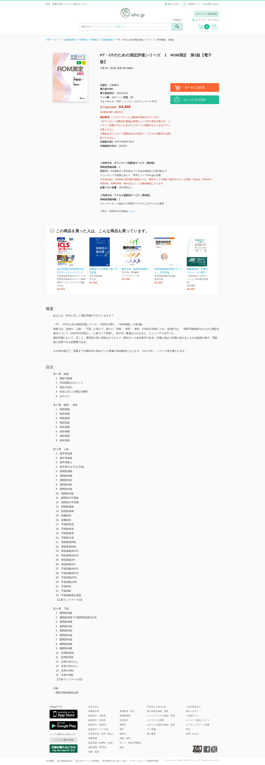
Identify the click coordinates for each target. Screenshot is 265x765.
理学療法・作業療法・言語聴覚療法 (96, 39)
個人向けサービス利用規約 (88, 761)
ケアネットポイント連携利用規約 (144, 761)
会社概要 (50, 761)
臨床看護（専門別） (98, 747)
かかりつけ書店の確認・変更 (161, 724)
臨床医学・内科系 (97, 715)
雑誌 (122, 747)
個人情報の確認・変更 (158, 711)
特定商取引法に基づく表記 (114, 761)
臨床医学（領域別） (98, 724)
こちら (131, 211)
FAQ (188, 729)
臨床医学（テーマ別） (99, 729)
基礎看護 (92, 738)
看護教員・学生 (127, 711)
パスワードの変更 (155, 720)
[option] (73, 264)
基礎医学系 (93, 711)
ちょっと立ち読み (194, 99)
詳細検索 (177, 20)
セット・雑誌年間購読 (130, 743)
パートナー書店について (197, 720)
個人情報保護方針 (65, 761)
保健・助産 (93, 752)
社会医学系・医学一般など (101, 733)
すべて (57, 39)
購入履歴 (151, 733)
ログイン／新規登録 (206, 13)
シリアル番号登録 (64, 739)
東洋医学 (124, 720)
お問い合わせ (212, 4)
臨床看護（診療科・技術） (101, 743)
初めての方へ (173, 4)
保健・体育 (125, 738)
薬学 (122, 729)
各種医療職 (69, 39)
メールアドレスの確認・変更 (161, 715)
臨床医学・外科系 (97, 720)
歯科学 (123, 733)
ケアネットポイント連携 (197, 724)
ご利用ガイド (193, 4)
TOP (48, 39)
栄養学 (123, 724)
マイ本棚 (151, 729)
